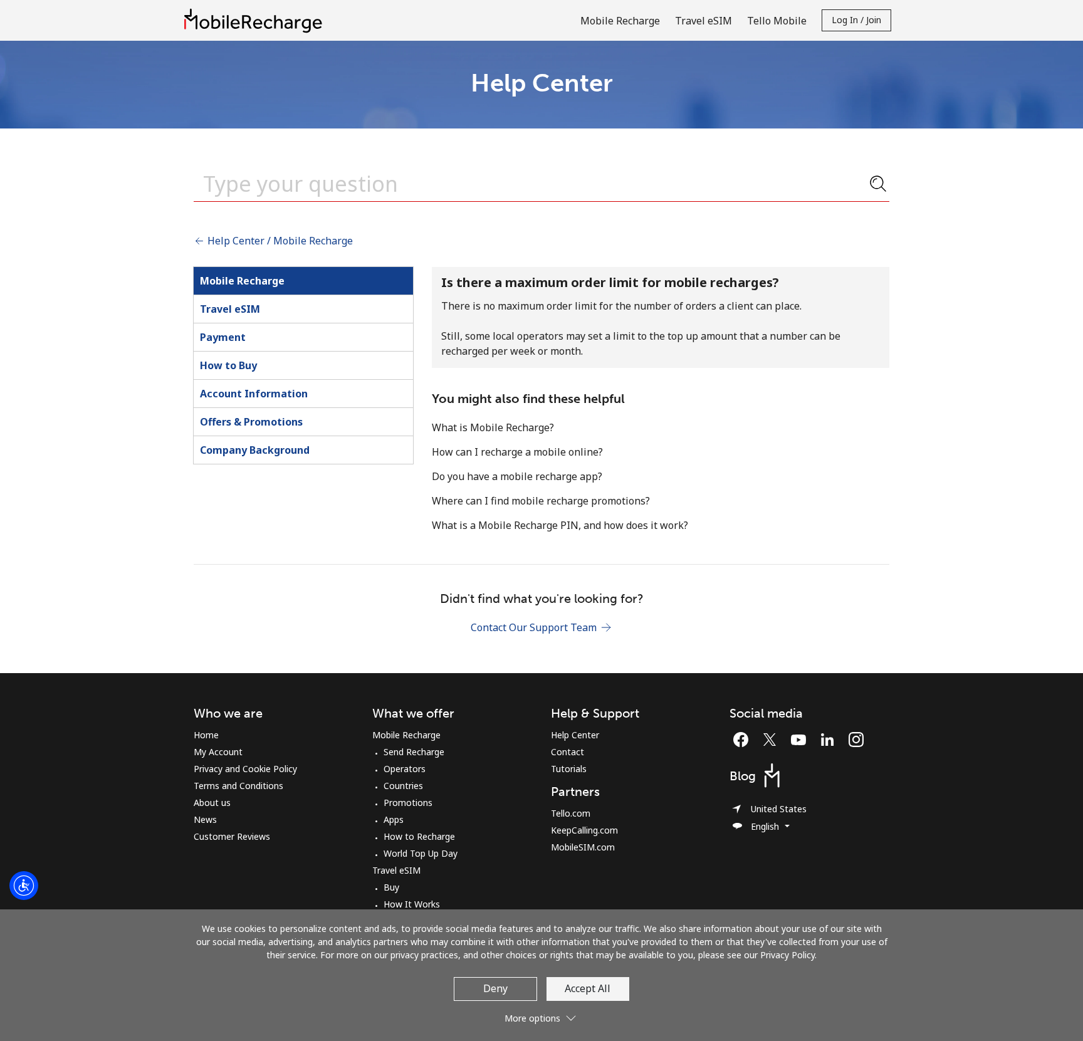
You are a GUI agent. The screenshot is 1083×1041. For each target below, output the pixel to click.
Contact (567, 752)
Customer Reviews (232, 836)
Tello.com (570, 813)
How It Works (412, 904)
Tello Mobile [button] (777, 21)
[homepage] (256, 20)
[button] (541, 1013)
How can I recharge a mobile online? (517, 452)
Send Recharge (414, 752)
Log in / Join (856, 20)
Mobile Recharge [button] (620, 21)
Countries (403, 786)
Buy (391, 887)
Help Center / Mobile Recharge (279, 241)
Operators (405, 769)
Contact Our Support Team (535, 627)
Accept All (587, 988)
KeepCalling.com (584, 830)
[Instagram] (856, 739)
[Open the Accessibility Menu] (23, 885)
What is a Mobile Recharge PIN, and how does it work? (560, 525)
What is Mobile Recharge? (493, 427)
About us (212, 802)
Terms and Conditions (238, 786)
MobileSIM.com (583, 847)
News (205, 819)
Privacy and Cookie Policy (245, 769)
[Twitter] (772, 739)
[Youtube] (801, 739)
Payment (223, 337)
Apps (394, 819)
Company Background (255, 450)
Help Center (575, 735)
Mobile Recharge (242, 281)
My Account (218, 752)
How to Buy (228, 365)
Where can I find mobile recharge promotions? (541, 501)
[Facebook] (744, 739)
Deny (495, 988)
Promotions (408, 802)
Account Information (254, 393)
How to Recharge (419, 836)
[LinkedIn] (830, 739)
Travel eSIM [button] (703, 21)
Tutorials (569, 769)
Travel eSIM (230, 309)
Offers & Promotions (251, 422)
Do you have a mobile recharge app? (517, 476)
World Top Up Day (421, 853)
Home (206, 735)
